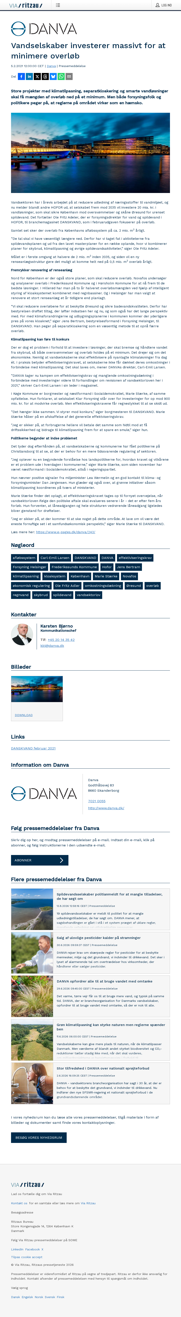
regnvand (21, 595)
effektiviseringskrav (135, 558)
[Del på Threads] (45, 77)
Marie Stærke (106, 576)
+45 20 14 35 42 (61, 640)
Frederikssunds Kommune (74, 567)
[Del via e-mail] (69, 77)
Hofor (107, 567)
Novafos (129, 576)
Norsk (39, 1297)
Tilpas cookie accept (26, 1257)
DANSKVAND (85, 558)
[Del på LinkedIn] (29, 77)
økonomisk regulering (31, 586)
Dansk (15, 1297)
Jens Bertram (128, 567)
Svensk (50, 1297)
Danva (51, 66)
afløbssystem (24, 558)
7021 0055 (97, 801)
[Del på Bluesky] (53, 77)
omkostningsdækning (103, 586)
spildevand (62, 595)
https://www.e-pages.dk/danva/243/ (65, 532)
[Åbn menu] (59, 5)
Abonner (23, 860)
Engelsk (27, 1297)
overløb (152, 586)
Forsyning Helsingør (29, 567)
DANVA (107, 558)
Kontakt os (19, 1203)
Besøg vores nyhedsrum (38, 1137)
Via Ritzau (88, 1203)
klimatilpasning (26, 576)
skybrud (41, 595)
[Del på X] (37, 77)
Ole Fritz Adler (67, 586)
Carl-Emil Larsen (55, 558)
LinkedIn (17, 1249)
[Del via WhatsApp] (61, 77)
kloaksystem (54, 576)
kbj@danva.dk (52, 646)
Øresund (133, 586)
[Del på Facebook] (21, 77)
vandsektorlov (88, 595)
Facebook (32, 1249)
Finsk (60, 1297)
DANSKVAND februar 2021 (33, 748)
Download (24, 715)
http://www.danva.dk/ (106, 808)
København (80, 576)
